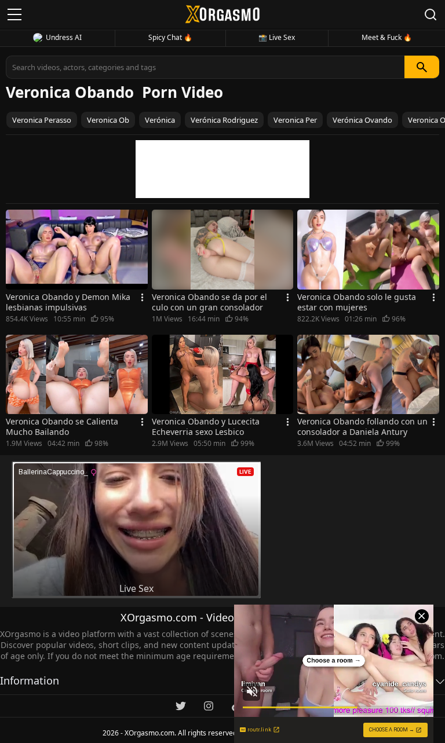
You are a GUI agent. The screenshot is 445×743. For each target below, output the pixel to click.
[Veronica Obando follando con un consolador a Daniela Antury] (368, 375)
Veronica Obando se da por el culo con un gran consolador (209, 302)
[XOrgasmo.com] (222, 14)
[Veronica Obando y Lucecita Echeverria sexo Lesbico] (223, 375)
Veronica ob (108, 120)
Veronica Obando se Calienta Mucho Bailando (62, 426)
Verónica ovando (362, 120)
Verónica (160, 120)
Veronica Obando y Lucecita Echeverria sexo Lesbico (206, 426)
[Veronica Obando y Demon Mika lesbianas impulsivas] (77, 250)
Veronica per (295, 120)
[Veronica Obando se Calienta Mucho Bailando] (77, 375)
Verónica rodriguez (224, 120)
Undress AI (64, 37)
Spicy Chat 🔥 (170, 37)
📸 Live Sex (276, 37)
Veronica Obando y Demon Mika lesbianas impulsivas (68, 302)
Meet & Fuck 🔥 (387, 37)
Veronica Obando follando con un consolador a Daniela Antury (362, 426)
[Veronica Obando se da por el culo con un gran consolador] (223, 250)
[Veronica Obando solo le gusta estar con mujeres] (368, 250)
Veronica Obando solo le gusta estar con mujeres (356, 302)
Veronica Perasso (41, 120)
